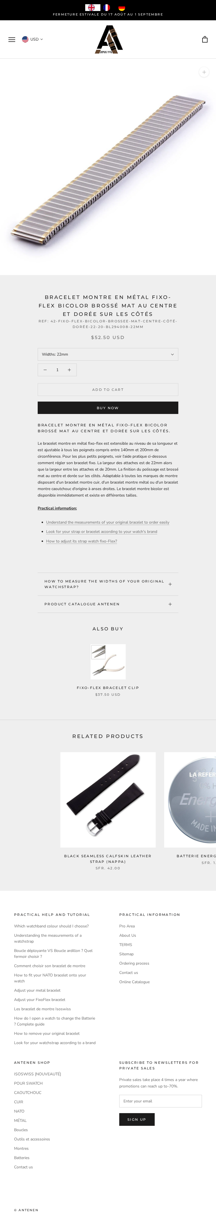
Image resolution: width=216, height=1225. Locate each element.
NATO (19, 1111)
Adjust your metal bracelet (37, 990)
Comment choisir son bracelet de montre (49, 966)
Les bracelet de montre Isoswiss (42, 1009)
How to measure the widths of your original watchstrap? (104, 584)
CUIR (18, 1102)
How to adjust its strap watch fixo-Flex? (81, 541)
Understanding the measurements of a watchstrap (48, 938)
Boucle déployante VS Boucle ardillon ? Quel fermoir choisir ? (53, 953)
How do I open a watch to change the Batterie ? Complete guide (54, 1021)
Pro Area (127, 926)
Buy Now (108, 408)
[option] (108, 7)
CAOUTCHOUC (27, 1092)
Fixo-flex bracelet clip (108, 688)
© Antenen (26, 1210)
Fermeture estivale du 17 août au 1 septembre (108, 14)
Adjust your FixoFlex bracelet (39, 999)
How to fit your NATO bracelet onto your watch (50, 978)
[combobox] (92, 7)
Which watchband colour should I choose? (51, 926)
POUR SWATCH (28, 1083)
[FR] (108, 7)
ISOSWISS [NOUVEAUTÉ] (37, 1074)
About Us (127, 935)
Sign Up (137, 1119)
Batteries (22, 1157)
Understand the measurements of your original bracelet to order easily (107, 522)
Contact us (128, 972)
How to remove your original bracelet (47, 1033)
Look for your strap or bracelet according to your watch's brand (101, 531)
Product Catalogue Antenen (82, 604)
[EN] (92, 7)
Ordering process (134, 963)
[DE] (123, 7)
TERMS (125, 944)
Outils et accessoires (32, 1139)
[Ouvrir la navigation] (11, 39)
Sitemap (126, 954)
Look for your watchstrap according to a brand (55, 1042)
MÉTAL (20, 1120)
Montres (21, 1148)
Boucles (21, 1130)
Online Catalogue (134, 982)
